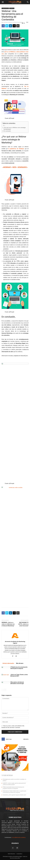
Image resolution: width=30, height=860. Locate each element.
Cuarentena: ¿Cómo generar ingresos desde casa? (14, 794)
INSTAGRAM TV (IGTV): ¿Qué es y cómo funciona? (23, 624)
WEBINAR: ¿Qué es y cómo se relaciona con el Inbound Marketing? (8, 624)
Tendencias (12, 8)
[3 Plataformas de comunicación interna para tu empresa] (6, 669)
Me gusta (26, 739)
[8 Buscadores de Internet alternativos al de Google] (6, 684)
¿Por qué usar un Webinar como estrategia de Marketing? (15, 128)
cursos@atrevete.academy (19, 837)
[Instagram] (16, 656)
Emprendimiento (9, 6)
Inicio (3, 6)
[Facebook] (13, 656)
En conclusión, (7, 131)
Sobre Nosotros (11, 853)
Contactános (19, 853)
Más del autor (19, 663)
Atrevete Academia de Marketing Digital (13, 22)
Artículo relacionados (8, 663)
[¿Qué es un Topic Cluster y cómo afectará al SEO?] (6, 676)
